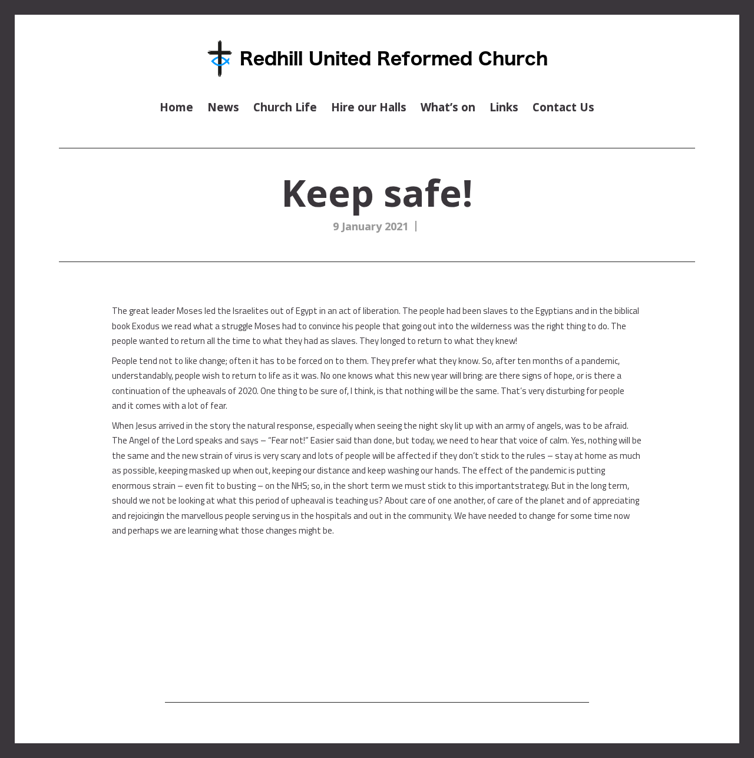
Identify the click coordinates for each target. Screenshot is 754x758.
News (223, 107)
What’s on (448, 107)
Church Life (285, 107)
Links (504, 107)
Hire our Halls (368, 107)
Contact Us (563, 107)
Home (176, 107)
